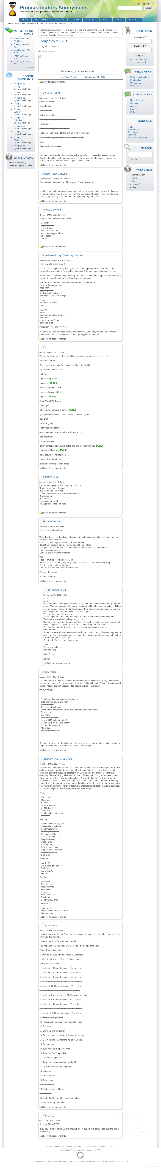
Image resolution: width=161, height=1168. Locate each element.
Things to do (19, 92)
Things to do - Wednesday (20, 138)
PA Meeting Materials (135, 84)
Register (149, 3)
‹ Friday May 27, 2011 (67, 77)
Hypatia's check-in (51, 209)
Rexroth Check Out (56, 590)
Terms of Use (123, 1161)
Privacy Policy (110, 1161)
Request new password (141, 60)
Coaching (132, 135)
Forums (75, 20)
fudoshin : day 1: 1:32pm (55, 174)
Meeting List (136, 80)
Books (119, 20)
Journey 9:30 (49, 672)
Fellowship (41, 20)
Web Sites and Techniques (134, 130)
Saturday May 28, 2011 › (95, 77)
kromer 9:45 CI (50, 477)
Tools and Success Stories (31, 23)
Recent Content (137, 100)
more (31, 67)
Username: (140, 37)
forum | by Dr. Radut (152, 1167)
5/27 (44, 347)
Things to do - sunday (20, 85)
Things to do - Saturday (20, 118)
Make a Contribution (139, 77)
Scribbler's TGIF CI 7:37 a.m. (57, 759)
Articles (59, 20)
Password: (140, 46)
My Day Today (49, 925)
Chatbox (91, 20)
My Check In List (51, 93)
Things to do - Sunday (20, 110)
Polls (106, 20)
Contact (134, 20)
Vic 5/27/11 (48, 1115)
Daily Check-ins (50, 23)
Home (25, 20)
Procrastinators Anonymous (54, 7)
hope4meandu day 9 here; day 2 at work (63, 255)
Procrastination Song (137, 137)
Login (138, 3)
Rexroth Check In (51, 521)
